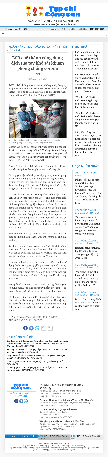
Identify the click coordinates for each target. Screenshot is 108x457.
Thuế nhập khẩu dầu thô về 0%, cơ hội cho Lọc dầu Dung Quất (35, 361)
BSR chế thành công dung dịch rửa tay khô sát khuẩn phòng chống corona (37, 63)
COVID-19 (53, 317)
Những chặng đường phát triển (21, 394)
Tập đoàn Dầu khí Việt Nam (28, 317)
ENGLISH (72, 29)
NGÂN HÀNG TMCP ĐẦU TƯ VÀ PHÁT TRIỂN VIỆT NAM (37, 48)
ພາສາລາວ (54, 29)
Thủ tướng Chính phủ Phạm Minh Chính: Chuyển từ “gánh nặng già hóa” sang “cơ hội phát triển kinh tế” (86, 278)
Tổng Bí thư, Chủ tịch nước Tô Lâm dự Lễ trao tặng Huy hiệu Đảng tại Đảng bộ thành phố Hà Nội (87, 120)
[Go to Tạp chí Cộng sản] (54, 11)
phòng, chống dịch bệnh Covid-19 (25, 320)
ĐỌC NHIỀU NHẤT (86, 166)
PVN (45, 317)
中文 (63, 29)
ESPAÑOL (83, 29)
